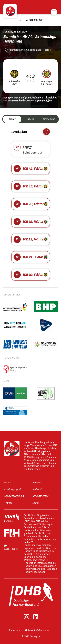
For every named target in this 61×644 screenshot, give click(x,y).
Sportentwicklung (14, 495)
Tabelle (30, 119)
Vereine (36, 482)
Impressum (15, 630)
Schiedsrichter (40, 495)
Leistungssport (12, 488)
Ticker (12, 119)
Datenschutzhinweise (37, 630)
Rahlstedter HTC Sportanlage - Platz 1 (30, 49)
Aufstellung (49, 119)
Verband (36, 488)
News (7, 482)
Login (35, 502)
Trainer (8, 502)
